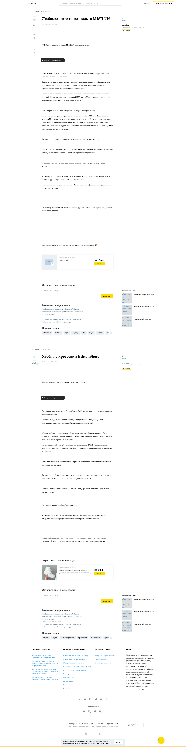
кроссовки (82, 638)
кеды (55, 638)
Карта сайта (67, 688)
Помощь (66, 674)
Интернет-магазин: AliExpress (67, 257)
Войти (147, 3)
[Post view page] (127, 298)
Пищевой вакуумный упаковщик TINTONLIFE (142, 318)
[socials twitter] (95, 712)
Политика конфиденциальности (105, 727)
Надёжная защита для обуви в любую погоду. (56, 322)
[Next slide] (110, 332)
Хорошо (118, 742)
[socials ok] (90, 712)
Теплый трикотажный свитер (144, 306)
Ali (84, 333)
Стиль (100, 333)
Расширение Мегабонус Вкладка (75, 670)
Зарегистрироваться (163, 3)
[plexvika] (126, 19)
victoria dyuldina (67, 638)
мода (91, 333)
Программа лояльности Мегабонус (76, 655)
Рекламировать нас (102, 659)
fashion (58, 333)
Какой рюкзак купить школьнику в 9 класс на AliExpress (60, 309)
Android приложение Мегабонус (75, 659)
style (66, 333)
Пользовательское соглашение (79, 727)
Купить (99, 263)
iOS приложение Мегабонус (73, 663)
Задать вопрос (68, 677)
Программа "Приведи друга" (105, 655)
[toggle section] (47, 686)
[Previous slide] (44, 332)
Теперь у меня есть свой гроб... (52, 317)
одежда (75, 333)
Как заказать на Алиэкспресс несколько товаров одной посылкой (45, 678)
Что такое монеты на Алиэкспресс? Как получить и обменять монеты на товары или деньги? (45, 671)
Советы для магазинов (103, 663)
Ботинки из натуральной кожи (144, 294)
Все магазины (68, 681)
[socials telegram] (101, 712)
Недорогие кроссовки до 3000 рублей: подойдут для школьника (62, 311)
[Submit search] (119, 3)
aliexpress (47, 333)
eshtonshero (95, 638)
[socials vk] (85, 712)
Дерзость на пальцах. (49, 314)
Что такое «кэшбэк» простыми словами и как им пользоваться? (43, 657)
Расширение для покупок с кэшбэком (77, 666)
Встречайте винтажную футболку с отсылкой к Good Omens (61, 319)
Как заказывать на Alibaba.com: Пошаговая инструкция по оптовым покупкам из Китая (45, 663)
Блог (65, 685)
